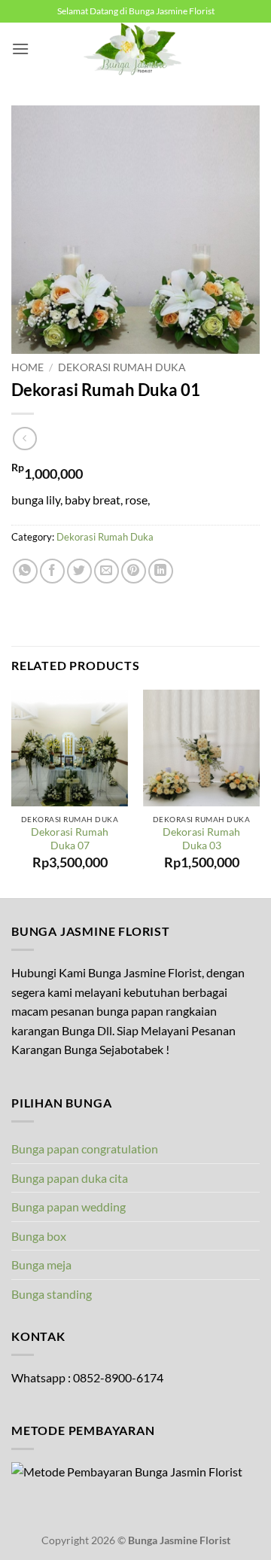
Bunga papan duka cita (69, 1178)
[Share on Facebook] (52, 571)
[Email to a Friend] (106, 571)
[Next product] (24, 438)
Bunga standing (51, 1294)
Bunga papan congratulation (84, 1148)
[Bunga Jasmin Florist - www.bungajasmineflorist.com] (135, 49)
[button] (20, 48)
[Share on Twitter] (79, 571)
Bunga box (38, 1236)
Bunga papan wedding (68, 1206)
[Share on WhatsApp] (25, 571)
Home (27, 367)
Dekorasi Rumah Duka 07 (69, 839)
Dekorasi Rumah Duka (122, 367)
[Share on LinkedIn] (160, 571)
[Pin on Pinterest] (133, 571)
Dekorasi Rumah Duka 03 (201, 839)
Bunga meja (41, 1264)
